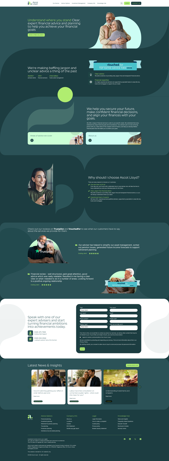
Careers (69, 423)
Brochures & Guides (123, 426)
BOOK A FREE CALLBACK (36, 35)
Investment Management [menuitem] (78, 3)
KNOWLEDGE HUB (132, 365)
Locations (69, 421)
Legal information (97, 419)
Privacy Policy (84, 342)
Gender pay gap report (73, 428)
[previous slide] (29, 387)
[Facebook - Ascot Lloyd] (124, 439)
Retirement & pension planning (49, 423)
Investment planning (46, 421)
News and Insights (123, 419)
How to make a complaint (99, 421)
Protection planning (46, 428)
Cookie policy (96, 423)
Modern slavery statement (99, 428)
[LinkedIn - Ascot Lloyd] (130, 439)
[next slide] (140, 387)
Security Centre (122, 428)
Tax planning (44, 426)
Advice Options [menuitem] (65, 3)
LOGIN (127, 3)
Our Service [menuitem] (56, 3)
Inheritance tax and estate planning (50, 431)
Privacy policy (96, 426)
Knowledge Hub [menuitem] (101, 3)
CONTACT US (136, 3)
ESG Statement (71, 426)
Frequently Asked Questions (125, 421)
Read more (36, 396)
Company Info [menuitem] (91, 3)
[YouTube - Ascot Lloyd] (140, 439)
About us (69, 419)
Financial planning (46, 419)
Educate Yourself (122, 423)
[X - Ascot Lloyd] (135, 439)
